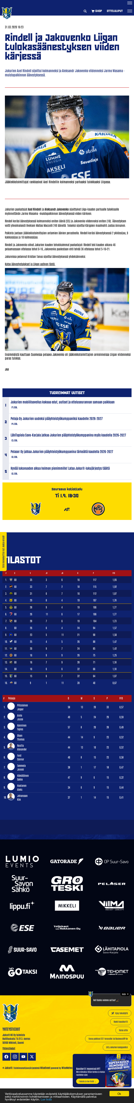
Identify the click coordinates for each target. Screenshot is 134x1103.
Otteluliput (115, 11)
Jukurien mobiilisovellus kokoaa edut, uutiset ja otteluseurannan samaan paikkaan (63, 402)
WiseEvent (45, 1067)
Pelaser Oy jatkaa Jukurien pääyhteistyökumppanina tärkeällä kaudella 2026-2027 (62, 451)
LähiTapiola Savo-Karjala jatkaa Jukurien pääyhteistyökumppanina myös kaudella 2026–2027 (68, 435)
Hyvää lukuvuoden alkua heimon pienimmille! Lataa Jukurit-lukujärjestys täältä (60, 468)
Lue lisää (46, 1099)
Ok (119, 1094)
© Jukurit (7, 1067)
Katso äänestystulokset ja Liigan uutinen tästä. (30, 264)
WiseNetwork (68, 1067)
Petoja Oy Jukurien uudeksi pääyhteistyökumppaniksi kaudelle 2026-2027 (57, 418)
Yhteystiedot (8, 1048)
